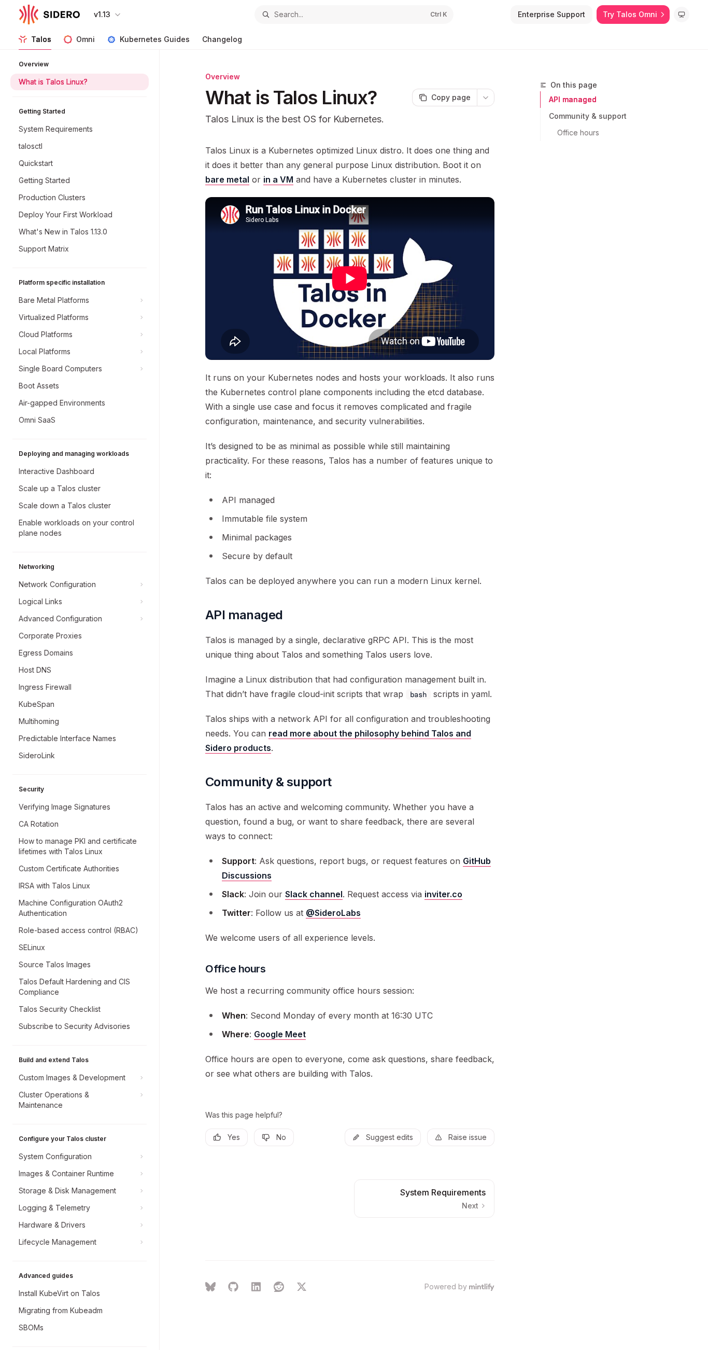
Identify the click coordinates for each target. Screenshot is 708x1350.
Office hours (578, 132)
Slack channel (314, 894)
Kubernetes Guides (155, 39)
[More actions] (485, 97)
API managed (573, 99)
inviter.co (443, 894)
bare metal (227, 179)
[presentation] (84, 700)
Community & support (588, 116)
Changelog (222, 39)
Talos (41, 39)
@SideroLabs (333, 913)
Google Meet (280, 1034)
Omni (85, 39)
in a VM (278, 179)
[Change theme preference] (681, 14)
